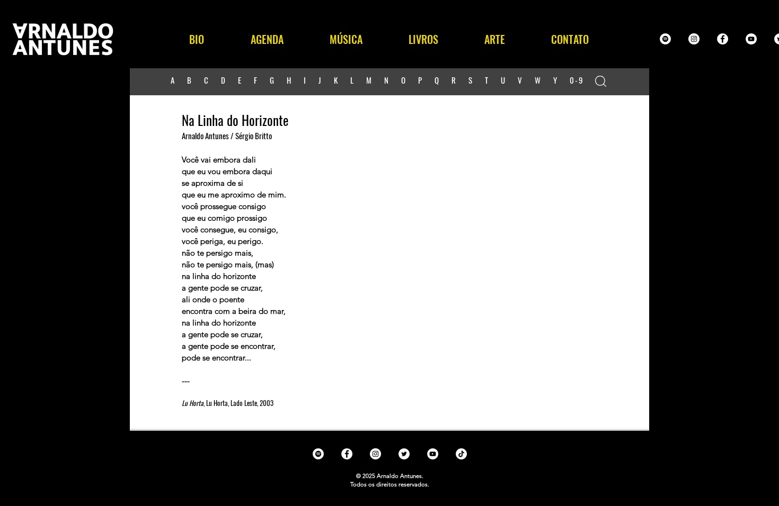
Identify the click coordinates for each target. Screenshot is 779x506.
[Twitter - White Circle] (404, 453)
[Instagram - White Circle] (694, 38)
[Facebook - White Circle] (722, 38)
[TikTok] (461, 453)
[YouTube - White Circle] (751, 38)
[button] (345, 39)
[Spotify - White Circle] (665, 38)
